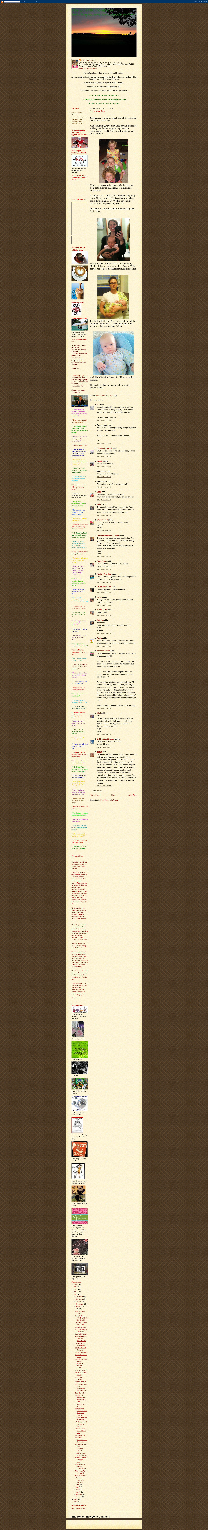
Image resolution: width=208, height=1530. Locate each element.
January (79, 1497)
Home (113, 795)
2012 (76, 1289)
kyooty (100, 461)
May (77, 1487)
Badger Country (80, 1327)
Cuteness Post (80, 1435)
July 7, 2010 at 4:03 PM (104, 477)
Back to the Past (80, 1475)
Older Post (132, 795)
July (77, 1309)
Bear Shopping (80, 1393)
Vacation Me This (81, 1370)
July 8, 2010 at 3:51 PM (104, 708)
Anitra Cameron (103, 651)
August (78, 1306)
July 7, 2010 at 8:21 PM (104, 531)
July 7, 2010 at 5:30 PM (104, 500)
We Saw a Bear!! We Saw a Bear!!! (81, 1424)
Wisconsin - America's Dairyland (79, 1480)
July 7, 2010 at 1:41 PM (104, 466)
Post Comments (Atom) (109, 800)
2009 (76, 1499)
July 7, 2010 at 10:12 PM (104, 592)
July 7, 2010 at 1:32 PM (104, 456)
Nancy (99, 752)
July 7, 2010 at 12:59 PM (104, 420)
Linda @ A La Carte (105, 448)
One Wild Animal (80, 1334)
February (79, 1494)
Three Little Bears (81, 1352)
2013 (76, 1287)
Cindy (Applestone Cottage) (108, 535)
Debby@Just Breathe (106, 739)
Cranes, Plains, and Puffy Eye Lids (80, 1431)
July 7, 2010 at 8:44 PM (104, 569)
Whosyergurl (102, 520)
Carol (99, 492)
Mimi (99, 713)
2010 (76, 1294)
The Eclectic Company (92, 10)
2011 (76, 1291)
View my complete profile (88, 68)
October (79, 1301)
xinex (99, 597)
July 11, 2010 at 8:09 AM (104, 747)
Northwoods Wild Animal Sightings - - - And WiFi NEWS (81, 1364)
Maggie (100, 620)
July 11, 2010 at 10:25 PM (104, 786)
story (80, 360)
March (78, 1492)
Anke (99, 504)
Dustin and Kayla (104, 587)
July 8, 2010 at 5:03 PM (104, 734)
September (80, 1304)
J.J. (98, 404)
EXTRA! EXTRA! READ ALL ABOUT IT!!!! (80, 1339)
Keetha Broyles (88, 60)
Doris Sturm (102, 561)
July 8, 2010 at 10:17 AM (104, 646)
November (79, 1299)
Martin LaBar (102, 610)
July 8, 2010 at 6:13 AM (104, 615)
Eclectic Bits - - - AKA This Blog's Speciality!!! (81, 1318)
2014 (76, 1284)
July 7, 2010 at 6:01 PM (104, 515)
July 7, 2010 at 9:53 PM (104, 582)
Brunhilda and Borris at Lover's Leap (80, 1466)
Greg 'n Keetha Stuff (78, 1508)
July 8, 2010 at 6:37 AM (104, 633)
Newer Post (94, 795)
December (79, 1296)
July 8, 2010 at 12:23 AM (104, 605)
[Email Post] (115, 395)
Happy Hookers (80, 1382)
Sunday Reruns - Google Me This (81, 1460)
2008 (76, 1502)
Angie (99, 638)
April (77, 1489)
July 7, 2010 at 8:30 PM (104, 556)
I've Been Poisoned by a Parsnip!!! (81, 1440)
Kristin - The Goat (104, 574)
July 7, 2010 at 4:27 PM (104, 487)
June (78, 1485)
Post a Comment (97, 791)
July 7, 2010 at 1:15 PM (104, 443)
